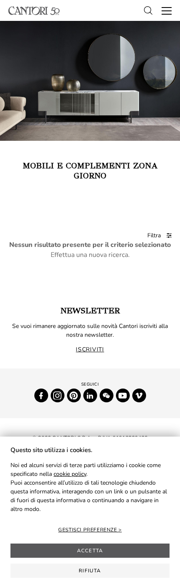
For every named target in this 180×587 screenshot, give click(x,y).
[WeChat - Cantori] (106, 395)
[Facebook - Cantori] (41, 395)
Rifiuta (90, 570)
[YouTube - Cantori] (123, 395)
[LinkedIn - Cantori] (90, 395)
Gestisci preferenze (88, 529)
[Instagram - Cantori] (57, 395)
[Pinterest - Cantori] (74, 395)
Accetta (90, 550)
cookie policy (70, 474)
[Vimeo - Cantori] (139, 395)
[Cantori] (34, 10)
